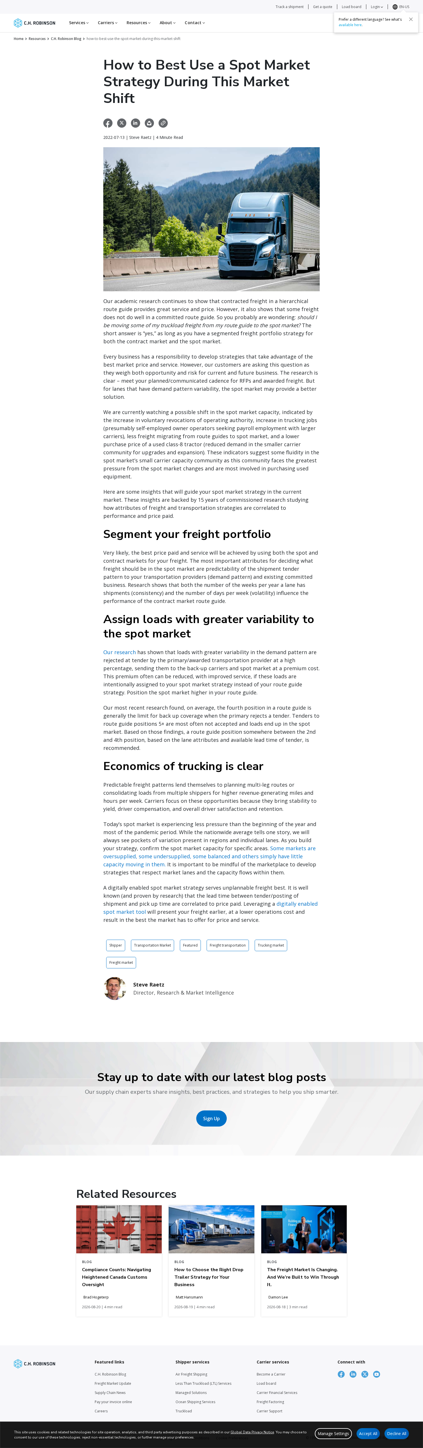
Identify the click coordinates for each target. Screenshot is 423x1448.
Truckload (184, 1411)
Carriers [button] (106, 22)
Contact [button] (194, 22)
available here (350, 24)
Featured (190, 945)
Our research (119, 652)
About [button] (167, 22)
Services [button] (77, 22)
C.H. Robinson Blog (66, 38)
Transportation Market (152, 945)
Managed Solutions (191, 1392)
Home (19, 38)
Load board (351, 6)
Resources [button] (137, 22)
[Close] (411, 19)
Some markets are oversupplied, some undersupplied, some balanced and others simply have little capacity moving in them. (209, 856)
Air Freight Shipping (191, 1374)
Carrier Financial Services (277, 1392)
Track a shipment (290, 6)
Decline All (396, 1433)
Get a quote (322, 6)
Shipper (115, 945)
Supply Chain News (110, 1392)
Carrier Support (269, 1411)
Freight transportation (228, 945)
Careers (101, 1411)
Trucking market (271, 945)
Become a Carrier (271, 1374)
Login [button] (376, 6)
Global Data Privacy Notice (252, 1432)
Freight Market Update (113, 1383)
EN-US (404, 6)
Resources (37, 38)
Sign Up (211, 1118)
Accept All (368, 1433)
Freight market (121, 962)
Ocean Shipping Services (195, 1401)
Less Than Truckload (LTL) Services (203, 1383)
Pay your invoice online (113, 1401)
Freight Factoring (270, 1401)
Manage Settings (333, 1433)
